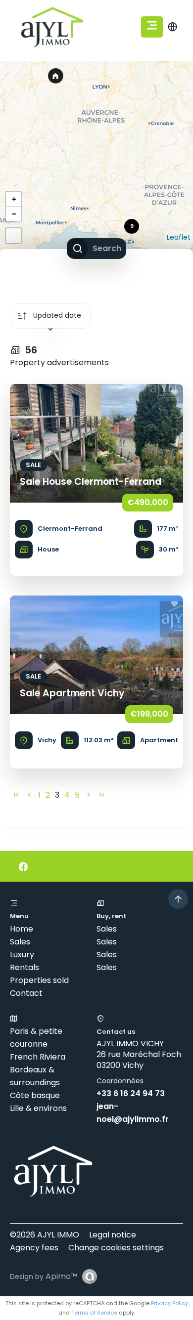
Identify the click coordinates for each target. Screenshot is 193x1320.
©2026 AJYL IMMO (44, 1234)
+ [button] (14, 199)
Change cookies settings (116, 1247)
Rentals (24, 967)
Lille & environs (38, 1108)
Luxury (22, 954)
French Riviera (37, 1057)
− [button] (14, 214)
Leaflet (179, 237)
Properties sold (39, 980)
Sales (20, 941)
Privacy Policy (169, 1303)
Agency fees (34, 1247)
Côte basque (35, 1095)
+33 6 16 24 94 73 (130, 1093)
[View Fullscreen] (13, 235)
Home (21, 929)
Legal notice (112, 1234)
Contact (26, 993)
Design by (43, 1276)
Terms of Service (94, 1313)
